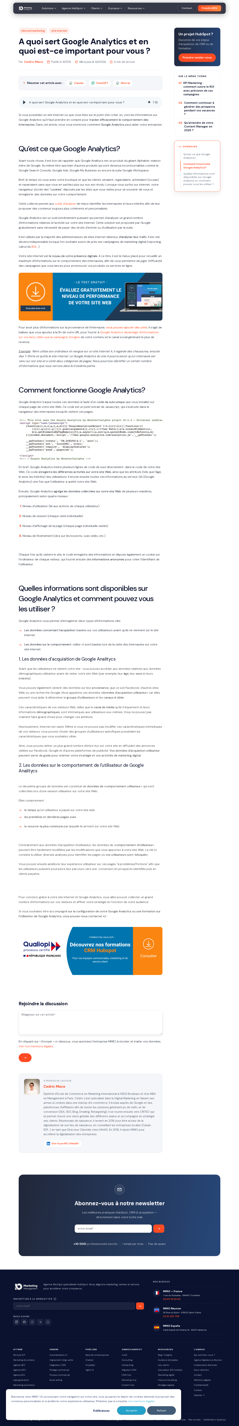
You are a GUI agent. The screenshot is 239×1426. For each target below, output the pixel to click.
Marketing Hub (129, 1380)
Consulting (127, 1360)
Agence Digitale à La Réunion (208, 1360)
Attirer (18, 1349)
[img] (149, 102)
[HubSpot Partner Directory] (40, 1322)
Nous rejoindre (201, 1370)
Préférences (101, 1410)
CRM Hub (126, 1375)
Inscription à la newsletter (45, 1298)
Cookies (198, 1390)
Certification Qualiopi (214, 1419)
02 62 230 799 (171, 1316)
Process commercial (59, 1375)
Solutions (47, 8)
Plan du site (194, 1419)
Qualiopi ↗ (199, 1395)
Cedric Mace (33, 62)
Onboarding (127, 1365)
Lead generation (21, 1380)
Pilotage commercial (59, 1370)
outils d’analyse (65, 204)
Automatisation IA (58, 1355)
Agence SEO (19, 1365)
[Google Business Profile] (48, 1322)
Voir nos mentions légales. (36, 1046)
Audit (124, 1355)
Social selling (55, 1380)
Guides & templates (168, 1360)
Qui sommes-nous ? (204, 1355)
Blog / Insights (165, 1355)
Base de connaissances (97, 1355)
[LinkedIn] (16, 1322)
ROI (34, 247)
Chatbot (89, 1360)
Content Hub (128, 1385)
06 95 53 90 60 (172, 1299)
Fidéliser (91, 1349)
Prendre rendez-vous (197, 57)
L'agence (199, 1349)
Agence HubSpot (72, 8)
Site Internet (59, 30)
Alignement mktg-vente (61, 1360)
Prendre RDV (209, 8)
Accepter (131, 1410)
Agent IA (90, 1370)
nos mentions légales (141, 1401)
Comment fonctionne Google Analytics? (196, 165)
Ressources (135, 8)
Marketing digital (166, 1375)
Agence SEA (19, 1375)
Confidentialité (201, 1385)
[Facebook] (24, 1322)
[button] (24, 102)
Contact (187, 8)
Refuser (161, 1410)
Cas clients (163, 1365)
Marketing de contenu (24, 1360)
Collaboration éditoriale (205, 1365)
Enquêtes (90, 1365)
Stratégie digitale (166, 1385)
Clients (95, 8)
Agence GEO (19, 1370)
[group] (90, 102)
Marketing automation (24, 1385)
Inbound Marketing (33, 30)
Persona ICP (19, 1355)
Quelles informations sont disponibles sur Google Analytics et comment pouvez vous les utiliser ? (199, 179)
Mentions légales (202, 1380)
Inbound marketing (167, 1380)
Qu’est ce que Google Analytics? (196, 156)
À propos (114, 8)
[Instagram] (32, 1322)
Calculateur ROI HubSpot (170, 1370)
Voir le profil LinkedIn (65, 1143)
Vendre (53, 1349)
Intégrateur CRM (57, 1365)
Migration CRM (129, 1370)
